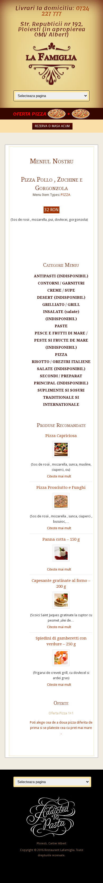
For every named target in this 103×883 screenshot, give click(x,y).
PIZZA (65, 195)
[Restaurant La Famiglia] (51, 84)
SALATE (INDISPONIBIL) (61, 369)
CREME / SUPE (61, 290)
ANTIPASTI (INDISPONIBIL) (61, 276)
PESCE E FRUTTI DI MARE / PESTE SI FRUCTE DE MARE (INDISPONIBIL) (61, 340)
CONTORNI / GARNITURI (61, 283)
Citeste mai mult (59, 476)
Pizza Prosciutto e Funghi (61, 487)
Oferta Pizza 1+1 (61, 713)
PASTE (61, 326)
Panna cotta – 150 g (61, 539)
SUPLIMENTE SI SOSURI (61, 390)
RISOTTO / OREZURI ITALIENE (61, 362)
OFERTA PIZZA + (42, 113)
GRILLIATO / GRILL (61, 304)
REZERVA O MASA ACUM (52, 126)
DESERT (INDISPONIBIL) (61, 297)
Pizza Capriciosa (61, 435)
